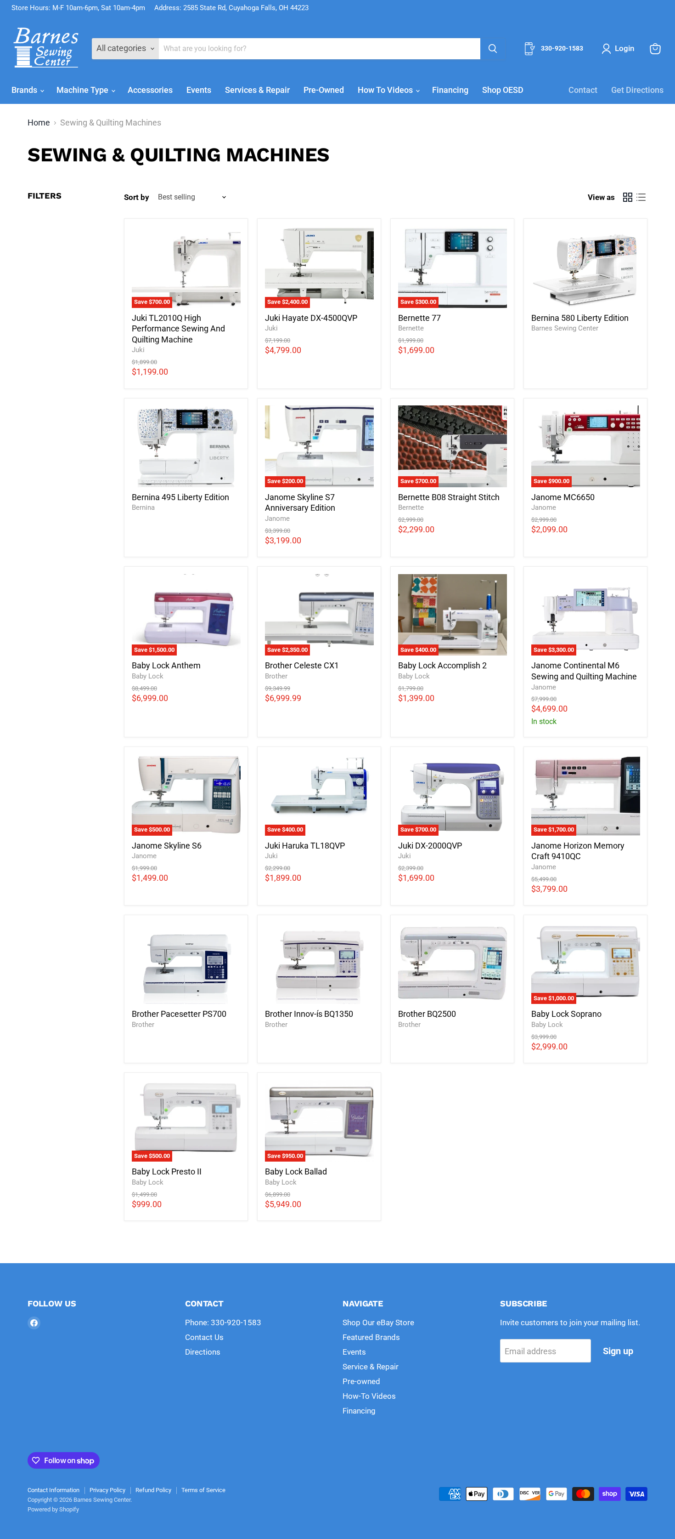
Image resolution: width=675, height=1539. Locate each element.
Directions (202, 1352)
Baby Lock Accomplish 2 (442, 665)
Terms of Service (203, 1490)
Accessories (150, 90)
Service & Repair (371, 1366)
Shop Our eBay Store (378, 1322)
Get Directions (637, 90)
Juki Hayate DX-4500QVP (311, 318)
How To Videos (386, 90)
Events (198, 90)
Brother (276, 676)
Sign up (618, 1351)
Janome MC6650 (563, 497)
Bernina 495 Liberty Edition (180, 497)
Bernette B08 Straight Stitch (449, 497)
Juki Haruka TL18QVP (305, 845)
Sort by (136, 197)
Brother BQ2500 (427, 1014)
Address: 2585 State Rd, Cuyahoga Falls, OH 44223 (231, 8)
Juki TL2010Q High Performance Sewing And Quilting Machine (178, 328)
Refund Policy (153, 1490)
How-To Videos (369, 1396)
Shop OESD (502, 90)
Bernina (143, 507)
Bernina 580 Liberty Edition (580, 318)
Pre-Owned (324, 90)
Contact (582, 90)
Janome (277, 518)
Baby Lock (147, 676)
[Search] (492, 48)
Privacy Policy (107, 1490)
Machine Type (83, 90)
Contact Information (53, 1490)
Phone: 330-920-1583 (223, 1322)
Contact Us (204, 1337)
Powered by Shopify (53, 1509)
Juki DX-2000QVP (430, 845)
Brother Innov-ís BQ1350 (309, 1014)
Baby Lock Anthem (166, 665)
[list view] (640, 197)
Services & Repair (257, 90)
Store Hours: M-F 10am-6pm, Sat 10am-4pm (78, 8)
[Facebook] (34, 1323)
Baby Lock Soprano (566, 1014)
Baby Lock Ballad (296, 1171)
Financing (450, 90)
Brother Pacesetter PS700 (179, 1014)
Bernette (411, 328)
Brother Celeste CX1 (302, 665)
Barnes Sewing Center (564, 328)
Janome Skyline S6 (167, 845)
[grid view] (627, 197)
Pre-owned (361, 1381)
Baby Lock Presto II (167, 1171)
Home (39, 122)
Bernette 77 (419, 318)
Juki (138, 350)
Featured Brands (371, 1337)
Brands (25, 90)
